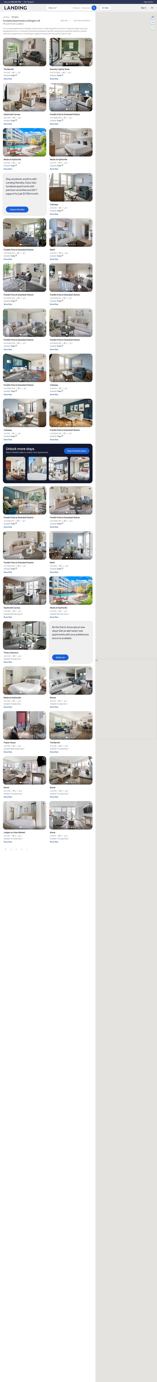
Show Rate (8, 79)
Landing (6, 17)
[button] (81, 7)
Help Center (148, 2)
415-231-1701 (16, 2)
